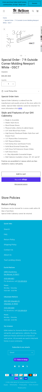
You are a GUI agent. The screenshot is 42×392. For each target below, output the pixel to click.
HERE (20, 108)
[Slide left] (17, 56)
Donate (34, 3)
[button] (4, 11)
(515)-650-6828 (9, 308)
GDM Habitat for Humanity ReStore (20, 382)
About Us (8, 255)
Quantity (3, 80)
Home (5, 18)
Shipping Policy (10, 245)
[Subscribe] (32, 352)
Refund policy (13, 384)
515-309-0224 (22, 281)
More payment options (21, 184)
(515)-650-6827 (9, 278)
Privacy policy (23, 384)
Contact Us (8, 250)
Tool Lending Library (12, 260)
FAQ (5, 234)
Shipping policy (22, 387)
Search (7, 229)
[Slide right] (25, 56)
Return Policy (9, 239)
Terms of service (33, 384)
